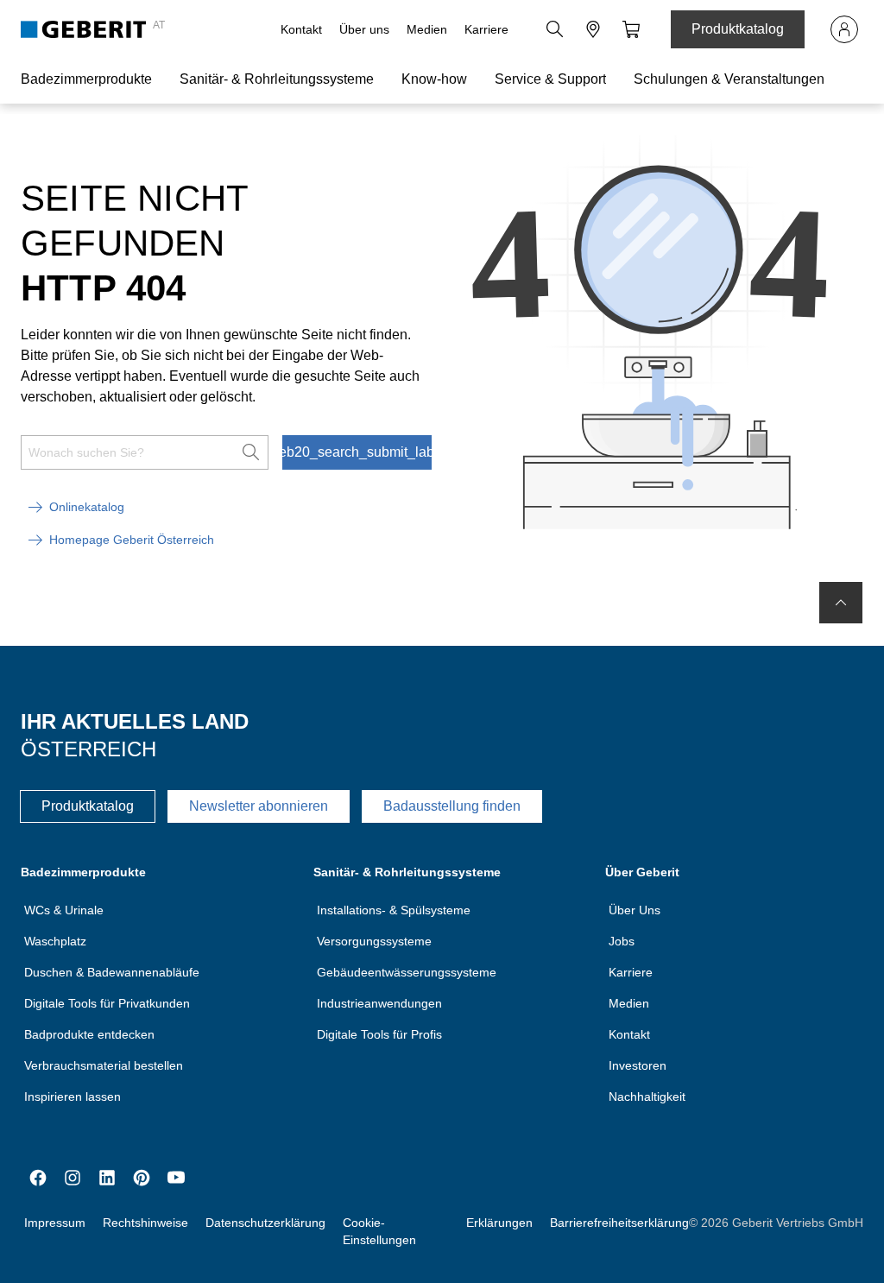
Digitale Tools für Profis (379, 1034)
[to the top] (840, 602)
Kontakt (301, 29)
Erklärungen (499, 1222)
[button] (555, 29)
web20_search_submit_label (357, 452)
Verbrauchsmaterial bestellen (103, 1065)
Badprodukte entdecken (89, 1034)
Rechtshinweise (145, 1222)
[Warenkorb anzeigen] (631, 29)
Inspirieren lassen (72, 1096)
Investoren (637, 1065)
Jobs (622, 941)
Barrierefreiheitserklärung (619, 1222)
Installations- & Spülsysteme (393, 910)
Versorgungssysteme (374, 941)
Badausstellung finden (452, 806)
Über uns (364, 29)
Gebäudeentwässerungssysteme (406, 972)
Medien (427, 29)
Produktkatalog (737, 29)
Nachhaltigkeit (647, 1096)
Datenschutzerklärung (265, 1222)
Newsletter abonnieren (258, 806)
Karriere (486, 29)
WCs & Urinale (64, 910)
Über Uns (634, 910)
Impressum (54, 1222)
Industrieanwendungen (379, 1003)
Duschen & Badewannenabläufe (111, 972)
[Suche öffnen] (555, 29)
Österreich (88, 749)
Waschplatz (55, 941)
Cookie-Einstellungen (379, 1231)
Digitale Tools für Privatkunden (107, 1003)
